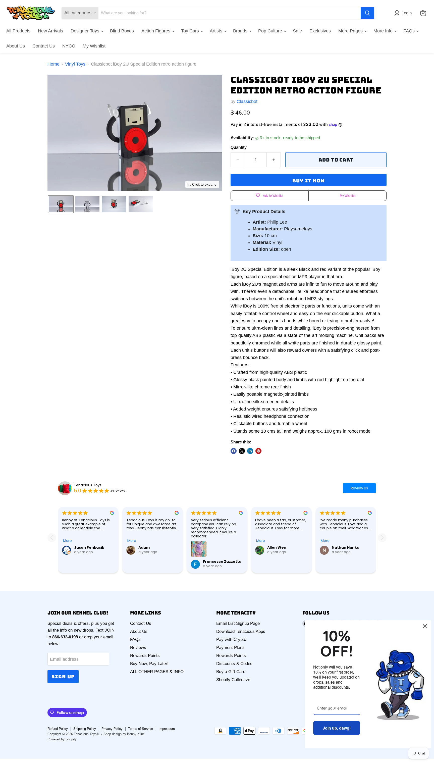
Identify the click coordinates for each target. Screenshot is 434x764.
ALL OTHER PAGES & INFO (157, 671)
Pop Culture (270, 30)
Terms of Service (140, 729)
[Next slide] (382, 537)
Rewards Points (145, 655)
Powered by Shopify (62, 739)
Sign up (63, 676)
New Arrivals (50, 30)
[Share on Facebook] (234, 451)
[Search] (367, 13)
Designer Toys (85, 30)
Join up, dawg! (337, 728)
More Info (383, 30)
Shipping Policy (84, 729)
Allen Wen (276, 547)
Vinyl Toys (75, 64)
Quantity (239, 147)
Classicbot (247, 101)
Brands (241, 30)
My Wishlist (94, 45)
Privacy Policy (112, 729)
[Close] (425, 626)
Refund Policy (57, 729)
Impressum (166, 729)
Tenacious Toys (87, 485)
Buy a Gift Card (230, 671)
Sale (297, 30)
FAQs (409, 30)
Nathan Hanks (345, 547)
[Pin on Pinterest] (258, 451)
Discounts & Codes (234, 663)
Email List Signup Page (238, 623)
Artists (217, 30)
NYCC (68, 45)
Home (53, 64)
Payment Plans (230, 647)
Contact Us (43, 45)
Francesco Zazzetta (222, 561)
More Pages (351, 30)
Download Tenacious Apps (240, 631)
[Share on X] (242, 451)
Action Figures (156, 30)
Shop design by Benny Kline (124, 734)
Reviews (138, 647)
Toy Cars (190, 30)
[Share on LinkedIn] (250, 451)
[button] (404, 13)
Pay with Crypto (231, 639)
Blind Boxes (122, 30)
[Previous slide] (51, 537)
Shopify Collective (233, 679)
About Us (15, 45)
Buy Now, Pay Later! (149, 663)
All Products (18, 30)
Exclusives (320, 30)
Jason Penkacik (89, 547)
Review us (359, 488)
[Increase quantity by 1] (274, 159)
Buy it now (308, 180)
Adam (144, 547)
